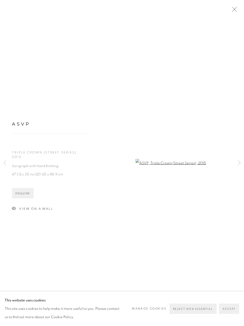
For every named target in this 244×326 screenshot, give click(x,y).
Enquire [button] (22, 193)
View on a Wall (36, 208)
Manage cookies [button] (149, 308)
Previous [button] (5, 163)
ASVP (21, 124)
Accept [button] (229, 309)
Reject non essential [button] (193, 309)
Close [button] (233, 10)
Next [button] (239, 163)
